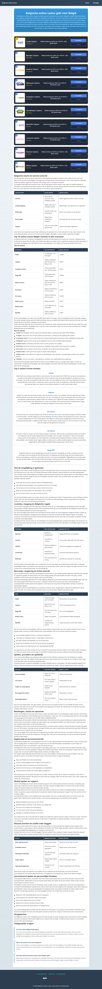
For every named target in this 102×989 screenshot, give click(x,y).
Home (87, 3)
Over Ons (52, 974)
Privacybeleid (61, 974)
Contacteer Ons (42, 974)
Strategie (96, 3)
